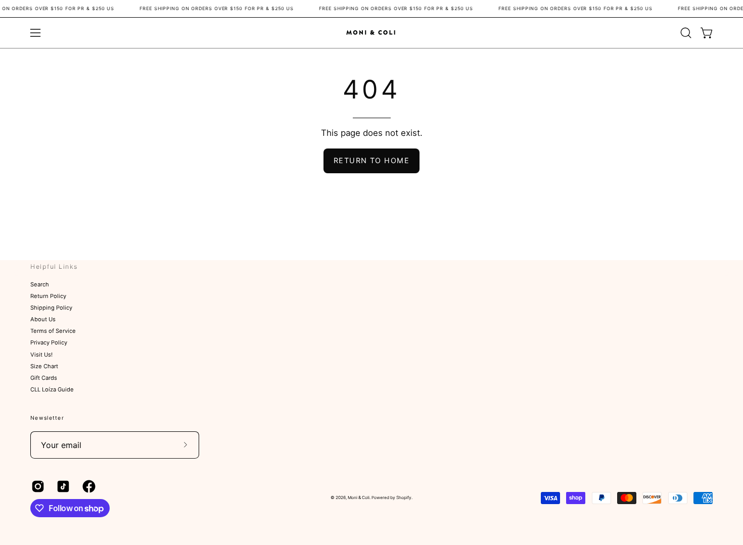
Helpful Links (54, 266)
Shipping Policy (51, 308)
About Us (43, 319)
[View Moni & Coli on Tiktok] (62, 486)
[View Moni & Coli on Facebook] (87, 486)
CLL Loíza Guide (52, 389)
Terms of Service (53, 331)
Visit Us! (41, 354)
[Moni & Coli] (371, 32)
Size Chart (44, 366)
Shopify (403, 497)
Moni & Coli (358, 497)
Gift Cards (43, 377)
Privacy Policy (48, 342)
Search (39, 284)
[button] (685, 32)
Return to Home (371, 160)
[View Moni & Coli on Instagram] (36, 486)
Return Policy (48, 296)
